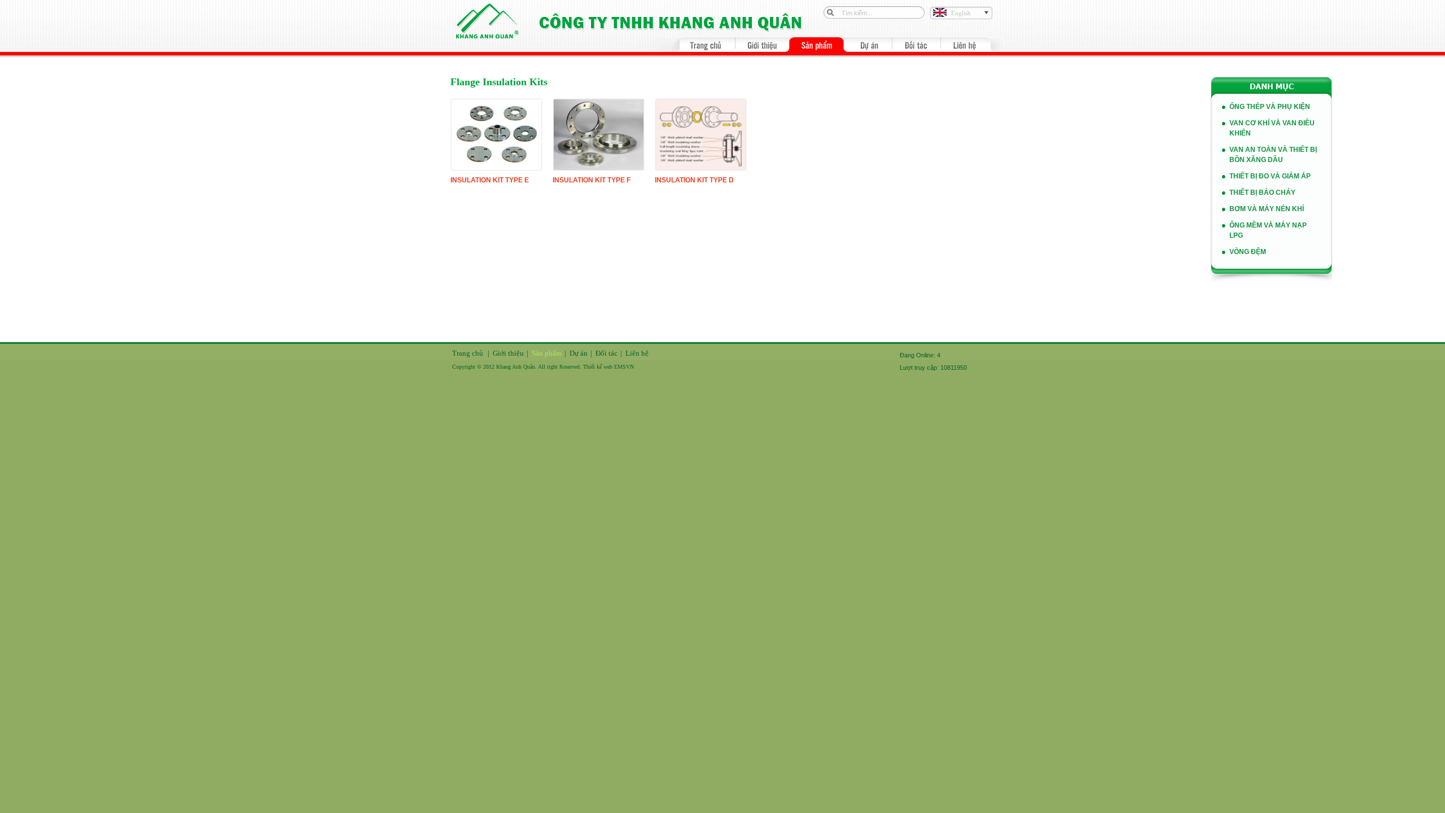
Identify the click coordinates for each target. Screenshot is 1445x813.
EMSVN (624, 367)
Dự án (579, 353)
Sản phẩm (547, 353)
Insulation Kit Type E (489, 180)
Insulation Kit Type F (591, 180)
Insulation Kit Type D (694, 180)
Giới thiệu (508, 353)
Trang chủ (467, 353)
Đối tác (606, 353)
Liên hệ (637, 353)
